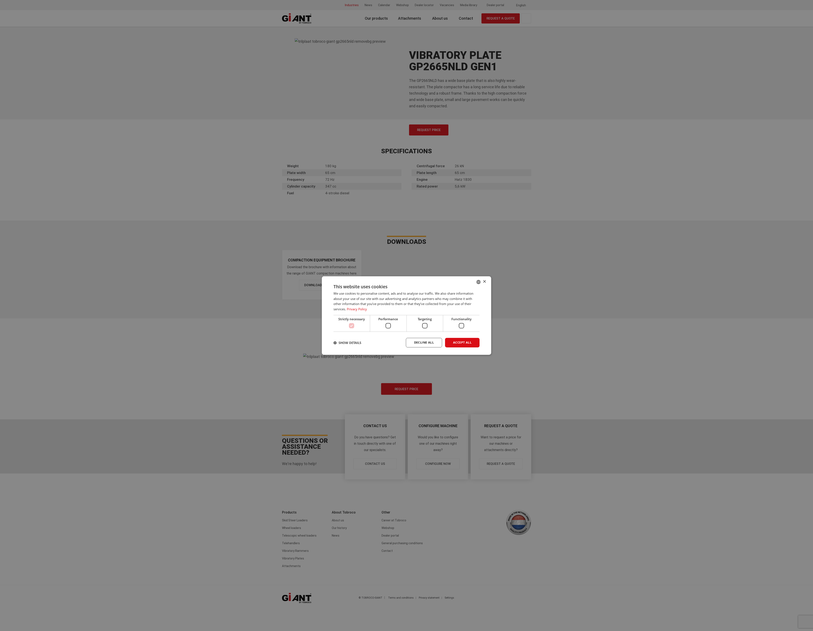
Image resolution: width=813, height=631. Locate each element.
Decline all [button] (424, 343)
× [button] (484, 281)
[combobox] (478, 282)
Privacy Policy (357, 309)
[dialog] (406, 315)
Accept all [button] (462, 343)
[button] (347, 342)
